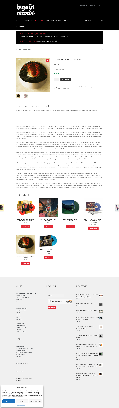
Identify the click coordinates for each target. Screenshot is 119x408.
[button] (41, 387)
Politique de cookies (21, 405)
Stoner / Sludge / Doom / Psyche (81, 87)
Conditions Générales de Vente (24, 378)
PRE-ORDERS (28, 20)
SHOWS (100, 5)
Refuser (22, 401)
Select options (93, 228)
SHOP (18, 20)
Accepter (8, 401)
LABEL (66, 20)
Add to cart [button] (26, 226)
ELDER (61, 87)
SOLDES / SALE (39, 20)
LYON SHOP (93, 5)
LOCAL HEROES (20, 26)
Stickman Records (68, 87)
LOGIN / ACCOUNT (84, 5)
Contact (18, 380)
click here (25, 363)
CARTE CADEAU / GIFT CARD (53, 20)
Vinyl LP (92, 87)
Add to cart (65, 79)
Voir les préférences (35, 401)
